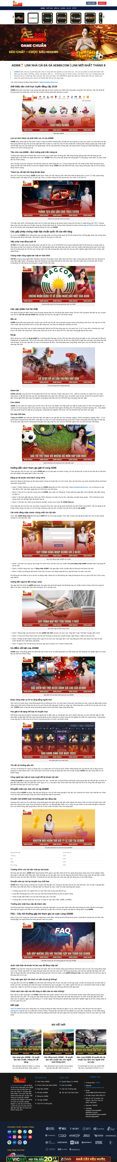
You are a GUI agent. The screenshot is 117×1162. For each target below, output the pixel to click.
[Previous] (11, 1051)
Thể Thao (49, 8)
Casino (62, 8)
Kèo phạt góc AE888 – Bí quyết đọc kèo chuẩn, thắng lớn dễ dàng (26, 1059)
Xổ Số (74, 8)
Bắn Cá (56, 8)
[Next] (106, 1051)
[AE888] (20, 3)
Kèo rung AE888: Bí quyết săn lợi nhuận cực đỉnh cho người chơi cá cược (91, 1059)
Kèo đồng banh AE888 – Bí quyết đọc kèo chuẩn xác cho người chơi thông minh (58, 1059)
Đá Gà (69, 8)
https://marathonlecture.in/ (48, 82)
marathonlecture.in (17, 1085)
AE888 (43, 8)
